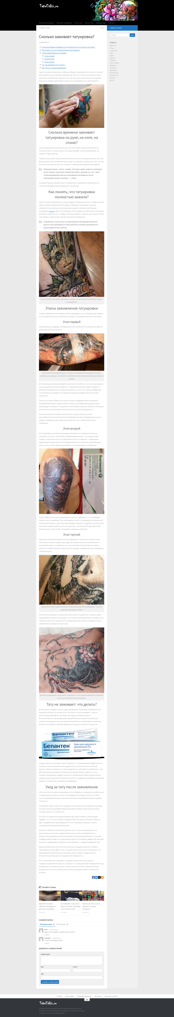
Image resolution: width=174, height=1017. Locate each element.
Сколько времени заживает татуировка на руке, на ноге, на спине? (68, 47)
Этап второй (49, 59)
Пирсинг (111, 23)
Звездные (113, 65)
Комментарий (45, 954)
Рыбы (111, 53)
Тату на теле (89, 23)
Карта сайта (69, 996)
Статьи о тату (101, 23)
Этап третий (49, 62)
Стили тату (78, 23)
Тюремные (113, 68)
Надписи (112, 58)
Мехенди (112, 78)
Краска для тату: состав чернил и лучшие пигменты (91, 906)
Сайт (42, 974)
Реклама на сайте (111, 996)
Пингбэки (63, 924)
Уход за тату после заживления (54, 68)
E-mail (75, 967)
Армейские (113, 70)
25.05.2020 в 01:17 (56, 938)
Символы (113, 60)
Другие (112, 80)
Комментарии (48, 924)
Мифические (114, 75)
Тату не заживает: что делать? (53, 65)
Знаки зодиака (114, 63)
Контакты (98, 996)
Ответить (46, 934)
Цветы (112, 55)
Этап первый (49, 56)
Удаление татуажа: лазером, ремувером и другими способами (47, 906)
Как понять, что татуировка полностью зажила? (61, 50)
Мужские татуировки (64, 23)
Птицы (112, 48)
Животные (113, 46)
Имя (42, 967)
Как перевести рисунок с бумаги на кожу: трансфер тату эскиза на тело (70, 906)
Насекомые (113, 51)
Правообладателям (84, 996)
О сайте (59, 996)
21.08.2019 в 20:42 (53, 929)
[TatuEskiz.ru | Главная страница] (49, 6)
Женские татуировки (46, 23)
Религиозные (114, 73)
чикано (51, 211)
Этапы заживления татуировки (54, 53)
